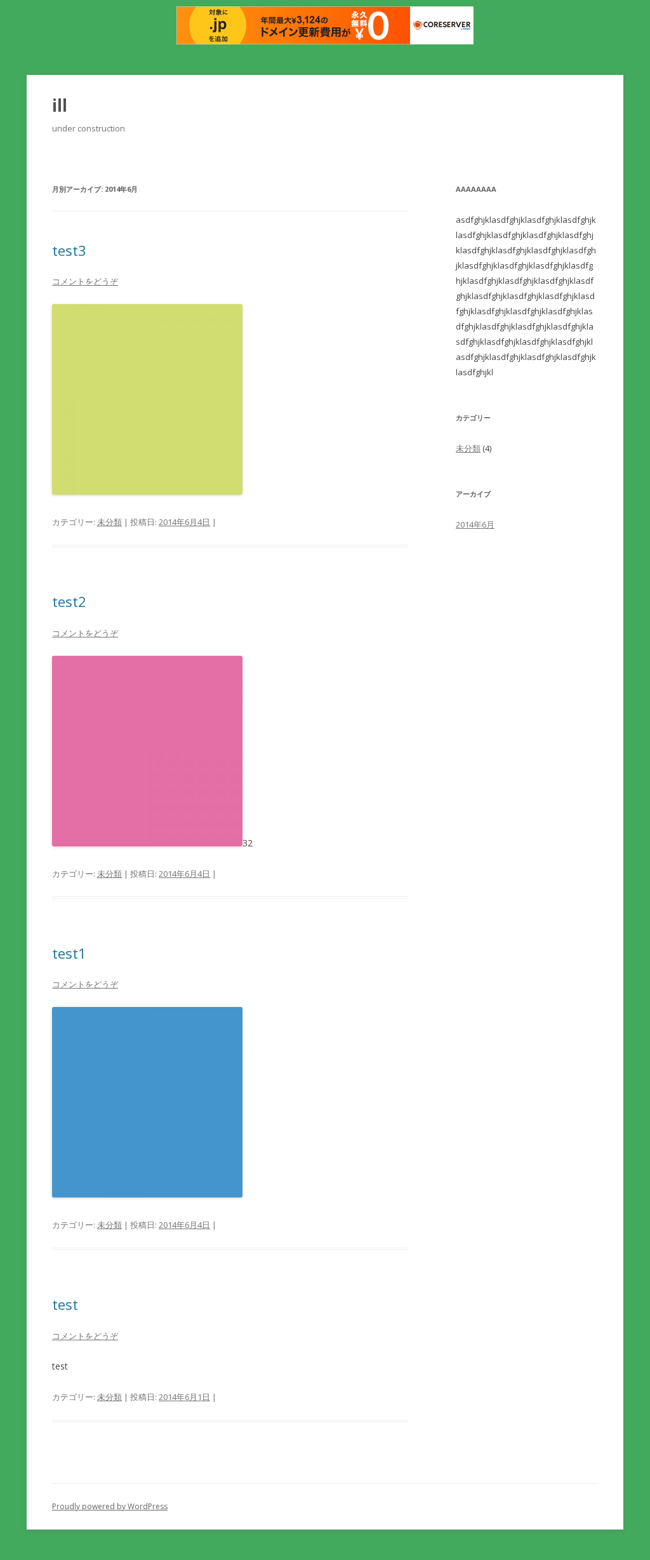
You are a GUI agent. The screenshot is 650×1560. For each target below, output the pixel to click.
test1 (69, 953)
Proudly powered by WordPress (110, 1506)
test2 (69, 601)
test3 (69, 250)
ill (59, 105)
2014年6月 (475, 524)
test (65, 1304)
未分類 (109, 522)
